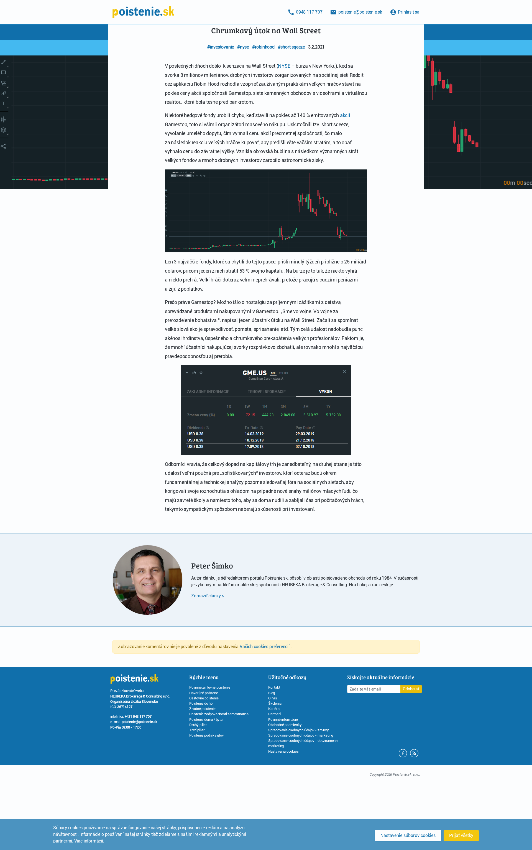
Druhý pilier (198, 725)
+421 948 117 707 (138, 716)
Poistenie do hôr (201, 703)
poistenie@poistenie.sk (139, 722)
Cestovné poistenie (203, 698)
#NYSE (243, 47)
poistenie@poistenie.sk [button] (359, 12)
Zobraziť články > (207, 595)
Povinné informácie (283, 719)
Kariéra (274, 709)
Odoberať (411, 689)
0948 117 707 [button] (308, 12)
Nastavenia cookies (283, 751)
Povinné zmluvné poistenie (209, 687)
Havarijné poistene (203, 693)
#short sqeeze (291, 47)
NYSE (284, 66)
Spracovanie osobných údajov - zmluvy (298, 730)
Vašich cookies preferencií (265, 646)
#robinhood (263, 47)
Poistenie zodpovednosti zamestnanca (219, 714)
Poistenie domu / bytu (205, 719)
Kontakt (274, 687)
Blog (271, 693)
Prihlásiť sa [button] (408, 12)
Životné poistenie (202, 709)
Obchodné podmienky (284, 725)
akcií (345, 115)
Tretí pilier (197, 730)
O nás (272, 698)
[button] (414, 753)
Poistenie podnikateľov (206, 735)
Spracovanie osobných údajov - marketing (300, 735)
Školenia (274, 703)
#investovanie (220, 47)
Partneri (274, 714)
